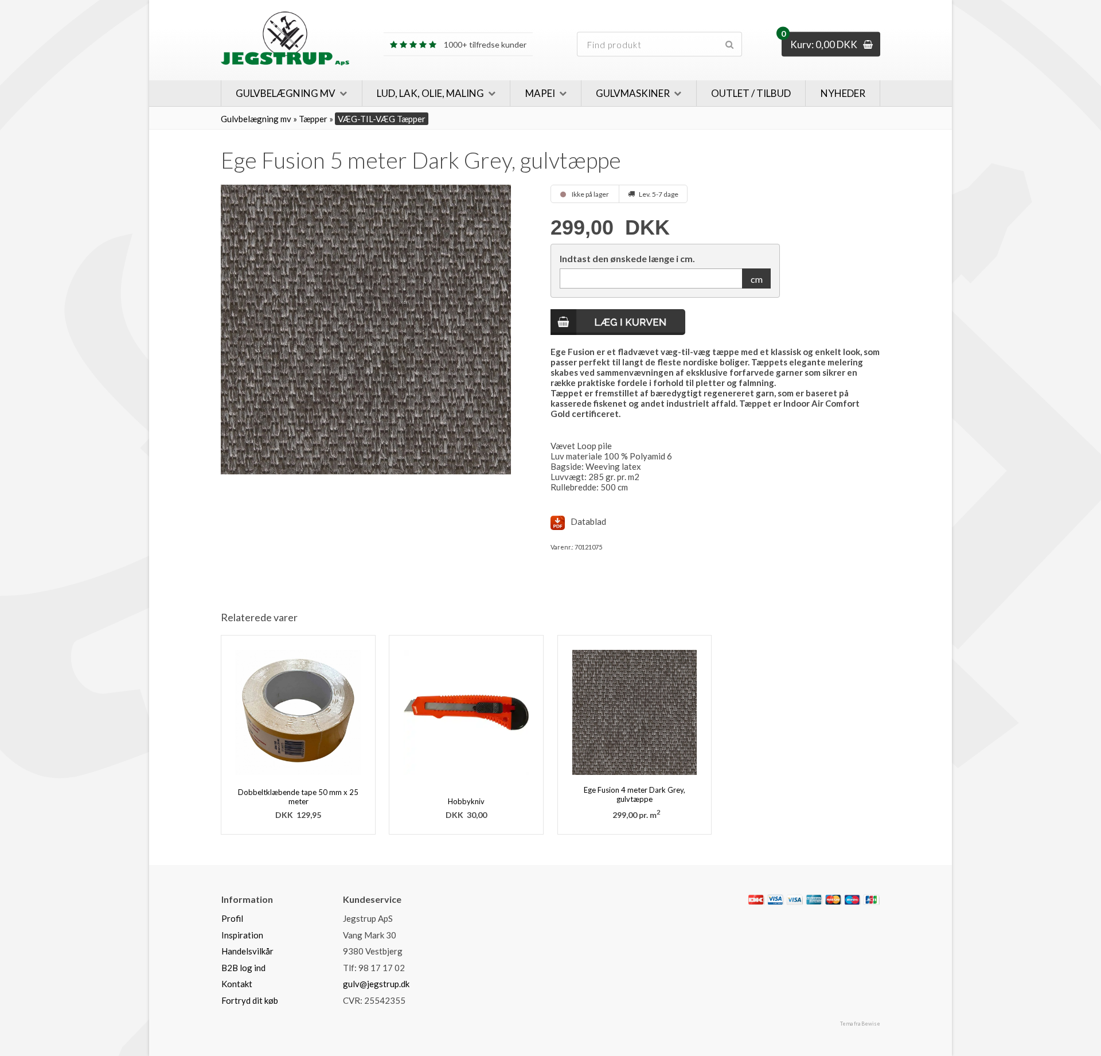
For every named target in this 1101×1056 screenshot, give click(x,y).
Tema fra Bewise (860, 1023)
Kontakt (236, 984)
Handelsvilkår (247, 951)
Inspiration (242, 935)
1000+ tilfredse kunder (484, 32)
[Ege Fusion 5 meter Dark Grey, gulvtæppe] (366, 329)
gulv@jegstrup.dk (376, 984)
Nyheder (843, 93)
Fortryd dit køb (249, 1000)
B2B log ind (243, 968)
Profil (232, 918)
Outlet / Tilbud (751, 93)
